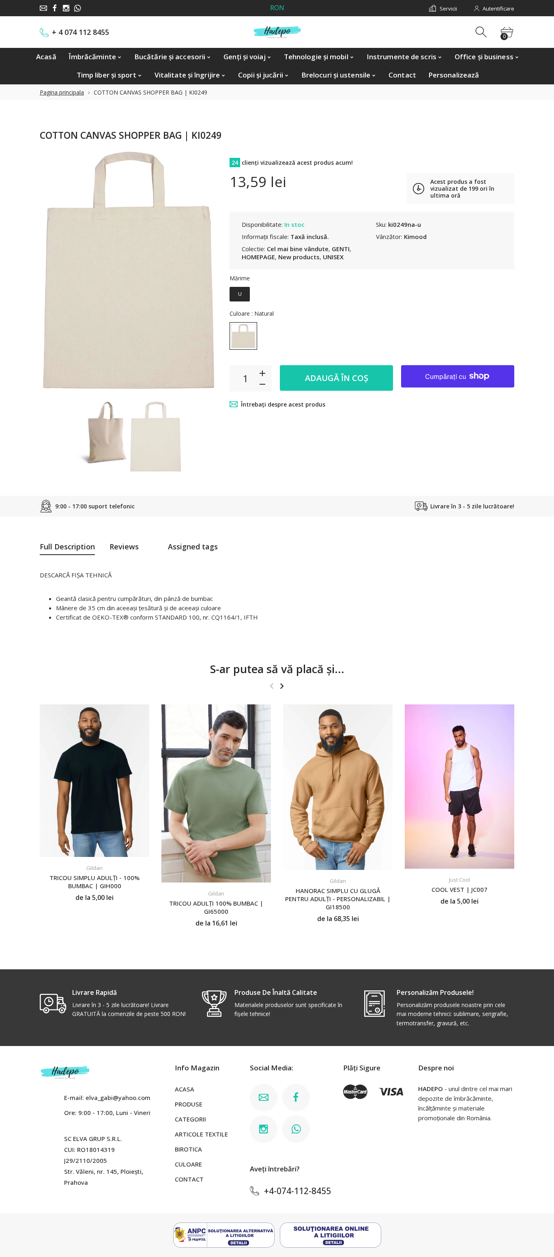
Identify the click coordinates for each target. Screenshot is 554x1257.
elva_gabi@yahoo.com (118, 1097)
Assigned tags (193, 546)
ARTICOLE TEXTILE (201, 1134)
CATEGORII (190, 1119)
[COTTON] (102, 433)
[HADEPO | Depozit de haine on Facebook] (54, 8)
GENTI (341, 249)
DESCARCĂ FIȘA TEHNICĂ (76, 575)
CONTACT (189, 1179)
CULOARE (188, 1164)
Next (203, 275)
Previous (54, 275)
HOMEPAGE (258, 257)
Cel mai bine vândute (298, 249)
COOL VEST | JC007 (459, 889)
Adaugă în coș (336, 377)
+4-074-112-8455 (297, 1191)
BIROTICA (188, 1149)
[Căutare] (482, 32)
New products (299, 257)
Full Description (67, 546)
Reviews (124, 546)
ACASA (184, 1089)
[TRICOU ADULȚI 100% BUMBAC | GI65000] (216, 793)
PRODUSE (188, 1104)
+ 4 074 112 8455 (80, 32)
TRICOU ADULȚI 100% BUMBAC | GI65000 (216, 907)
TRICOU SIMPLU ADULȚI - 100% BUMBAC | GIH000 (94, 882)
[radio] (240, 294)
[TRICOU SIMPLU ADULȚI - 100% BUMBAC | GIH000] (94, 780)
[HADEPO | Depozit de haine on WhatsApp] (77, 8)
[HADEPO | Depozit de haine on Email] (43, 8)
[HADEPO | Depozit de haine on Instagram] (66, 8)
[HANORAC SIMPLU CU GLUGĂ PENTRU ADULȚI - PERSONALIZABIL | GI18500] (338, 787)
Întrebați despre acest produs (283, 404)
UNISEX (333, 257)
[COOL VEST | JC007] (459, 786)
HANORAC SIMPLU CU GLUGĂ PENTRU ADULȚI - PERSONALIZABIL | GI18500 (338, 898)
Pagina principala (62, 92)
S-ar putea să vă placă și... (277, 668)
